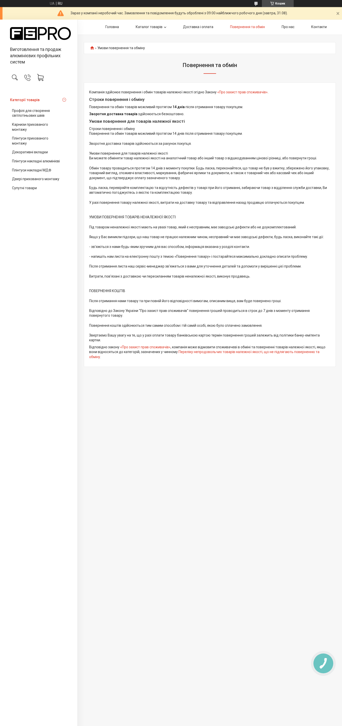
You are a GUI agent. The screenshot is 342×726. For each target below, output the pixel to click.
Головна (112, 27)
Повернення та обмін (247, 27)
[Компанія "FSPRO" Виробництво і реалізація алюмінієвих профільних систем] (38, 33)
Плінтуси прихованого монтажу (30, 140)
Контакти (319, 27)
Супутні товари (24, 188)
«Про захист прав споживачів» (242, 92)
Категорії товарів (25, 100)
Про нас (288, 27)
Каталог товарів (149, 27)
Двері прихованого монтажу (35, 179)
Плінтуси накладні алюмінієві (36, 161)
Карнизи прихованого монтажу (30, 126)
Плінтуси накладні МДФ (31, 170)
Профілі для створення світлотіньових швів (31, 113)
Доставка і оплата (198, 27)
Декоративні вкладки (30, 152)
